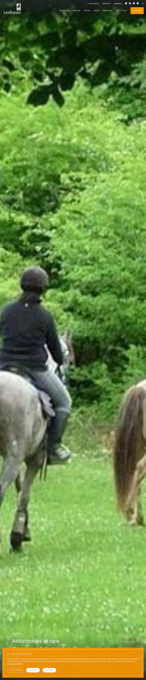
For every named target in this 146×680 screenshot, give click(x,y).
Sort (117, 11)
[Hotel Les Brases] (12, 14)
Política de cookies (14, 664)
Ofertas (87, 11)
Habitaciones (64, 11)
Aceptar (33, 670)
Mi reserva (118, 4)
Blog (125, 11)
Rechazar (49, 670)
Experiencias (107, 11)
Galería (96, 11)
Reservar (137, 10)
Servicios (76, 11)
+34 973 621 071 (93, 4)
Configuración (15, 670)
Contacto (107, 4)
